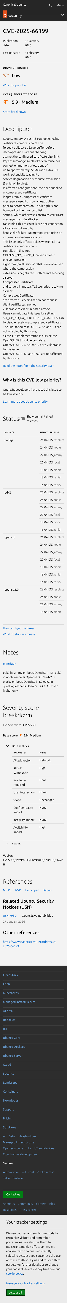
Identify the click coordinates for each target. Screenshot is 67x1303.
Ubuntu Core (11, 1037)
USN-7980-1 (11, 915)
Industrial (28, 1172)
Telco (6, 1178)
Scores (16, 843)
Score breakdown (14, 111)
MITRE (7, 890)
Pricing (7, 1118)
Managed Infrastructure (18, 1142)
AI (4, 1136)
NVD (18, 890)
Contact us (13, 1194)
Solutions (9, 1127)
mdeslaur (9, 663)
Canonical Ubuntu (14, 4)
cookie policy (14, 1273)
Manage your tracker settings (25, 1283)
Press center (28, 1209)
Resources (10, 1209)
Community (25, 1203)
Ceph (6, 984)
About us (9, 1203)
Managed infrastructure (19, 1001)
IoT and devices (44, 1148)
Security (8, 1073)
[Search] (50, 5)
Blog (52, 1203)
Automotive (11, 1172)
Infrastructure (27, 1136)
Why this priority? (14, 85)
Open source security (17, 1148)
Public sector (45, 1172)
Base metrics (20, 746)
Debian (47, 890)
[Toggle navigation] (62, 14)
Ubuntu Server (13, 1055)
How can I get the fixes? (18, 628)
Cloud (7, 1064)
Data (12, 1136)
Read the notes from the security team (28, 365)
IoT (5, 1028)
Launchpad (32, 890)
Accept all (15, 1292)
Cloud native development (20, 1154)
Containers (10, 1091)
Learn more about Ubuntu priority (25, 401)
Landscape (10, 1082)
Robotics (9, 1019)
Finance (18, 1178)
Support (8, 1109)
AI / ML (8, 1010)
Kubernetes (11, 993)
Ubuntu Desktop (14, 1046)
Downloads (10, 1100)
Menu (60, 5)
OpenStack (10, 975)
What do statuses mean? (19, 634)
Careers (41, 1203)
